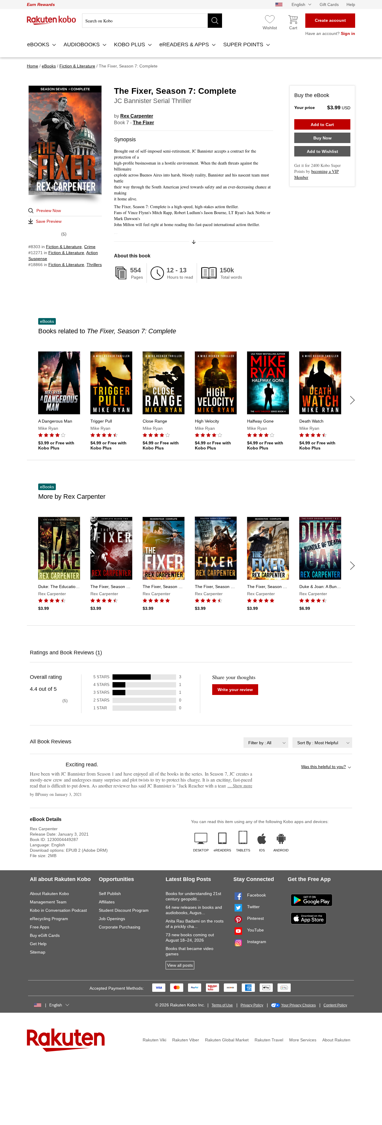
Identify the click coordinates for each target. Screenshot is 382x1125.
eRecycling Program (49, 918)
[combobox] (266, 742)
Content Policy (335, 1005)
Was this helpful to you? (323, 766)
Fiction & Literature (64, 246)
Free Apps (39, 927)
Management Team (48, 902)
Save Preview (48, 221)
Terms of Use (222, 1005)
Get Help (38, 943)
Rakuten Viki (154, 1039)
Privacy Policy (252, 1005)
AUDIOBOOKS (82, 44)
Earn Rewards (41, 4)
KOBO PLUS (130, 44)
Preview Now (48, 210)
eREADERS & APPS (184, 44)
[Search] (215, 20)
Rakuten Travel (269, 1039)
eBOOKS (39, 44)
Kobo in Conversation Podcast (58, 910)
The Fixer (143, 122)
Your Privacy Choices (298, 1005)
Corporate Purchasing (119, 927)
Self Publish (110, 893)
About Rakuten (336, 1039)
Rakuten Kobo (51, 20)
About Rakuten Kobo (49, 893)
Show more (239, 785)
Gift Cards (329, 4)
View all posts (180, 965)
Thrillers (94, 264)
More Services (302, 1039)
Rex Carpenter (136, 116)
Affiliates (107, 902)
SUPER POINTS (244, 44)
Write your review (235, 689)
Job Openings (112, 918)
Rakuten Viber (185, 1039)
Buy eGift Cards (45, 935)
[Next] (352, 400)
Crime (90, 246)
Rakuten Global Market (227, 1039)
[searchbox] (152, 20)
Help (350, 4)
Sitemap (37, 952)
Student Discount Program (124, 910)
